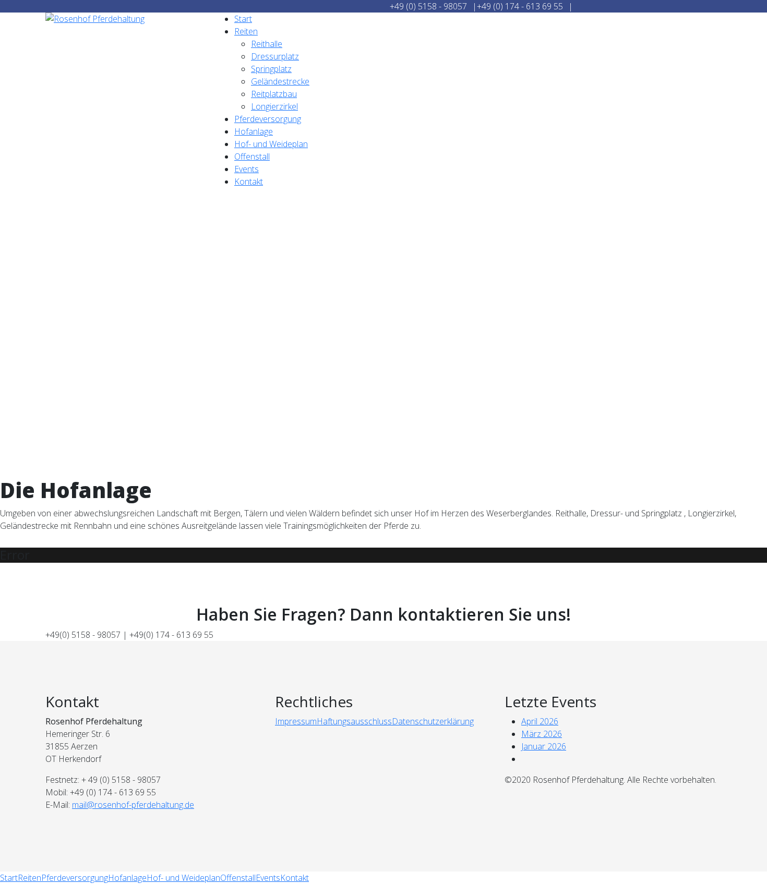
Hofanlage (253, 131)
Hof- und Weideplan (271, 144)
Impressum (296, 721)
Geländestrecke (280, 81)
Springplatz (271, 69)
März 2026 (541, 734)
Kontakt (248, 181)
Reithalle (266, 44)
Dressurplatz (275, 56)
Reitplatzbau (274, 94)
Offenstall (252, 156)
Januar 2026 (543, 746)
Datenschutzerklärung (433, 721)
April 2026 (539, 721)
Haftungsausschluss (354, 721)
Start (243, 19)
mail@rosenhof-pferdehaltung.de (133, 804)
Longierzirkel (274, 106)
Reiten (246, 31)
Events (246, 169)
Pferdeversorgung (267, 119)
